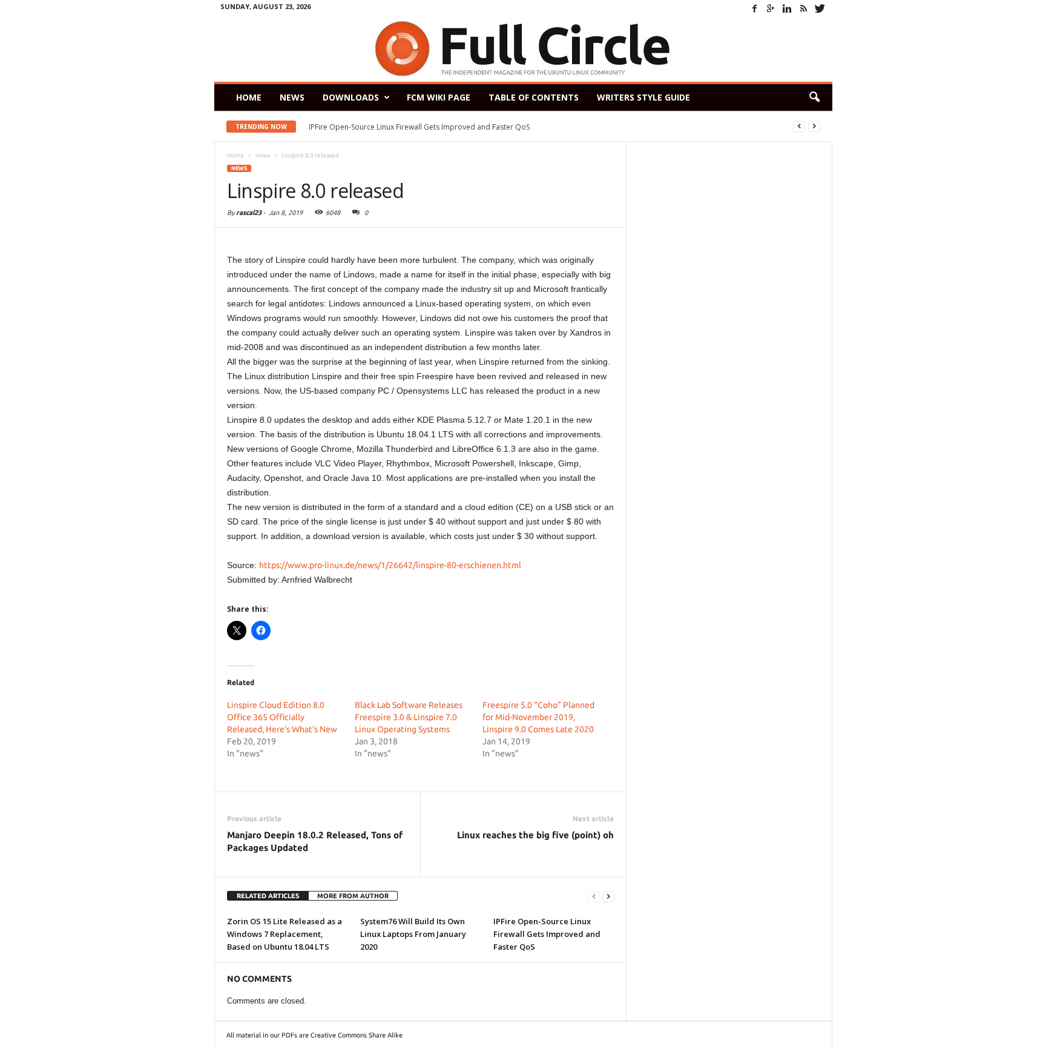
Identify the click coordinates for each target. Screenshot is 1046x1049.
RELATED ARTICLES (268, 895)
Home (249, 97)
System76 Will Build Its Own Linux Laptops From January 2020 (413, 934)
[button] (814, 97)
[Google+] (771, 8)
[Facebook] (755, 8)
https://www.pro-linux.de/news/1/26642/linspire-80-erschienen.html (390, 565)
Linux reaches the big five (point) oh (535, 835)
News (292, 97)
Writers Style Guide (643, 97)
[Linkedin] (787, 8)
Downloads (351, 97)
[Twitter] (820, 8)
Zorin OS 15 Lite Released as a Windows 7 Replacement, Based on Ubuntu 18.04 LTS (284, 934)
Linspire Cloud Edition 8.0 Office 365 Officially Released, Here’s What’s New (282, 717)
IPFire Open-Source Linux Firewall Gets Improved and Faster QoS (419, 127)
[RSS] (804, 8)
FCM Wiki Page (438, 97)
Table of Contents (533, 97)
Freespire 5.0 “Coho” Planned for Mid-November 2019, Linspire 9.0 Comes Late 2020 (538, 717)
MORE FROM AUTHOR (353, 895)
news (239, 168)
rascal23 (249, 212)
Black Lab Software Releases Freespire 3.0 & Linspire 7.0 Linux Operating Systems (408, 717)
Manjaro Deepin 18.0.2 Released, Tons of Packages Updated (315, 841)
